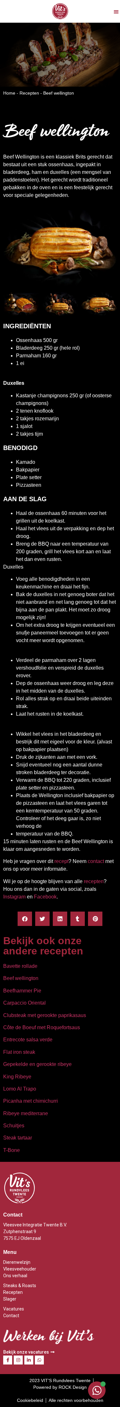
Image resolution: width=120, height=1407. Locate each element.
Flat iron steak (19, 1052)
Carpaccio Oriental (24, 1003)
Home (9, 93)
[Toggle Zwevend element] (97, 1390)
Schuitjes (13, 1125)
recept (61, 861)
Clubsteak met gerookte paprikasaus (44, 1015)
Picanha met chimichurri (30, 1101)
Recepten (29, 93)
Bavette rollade (20, 966)
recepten (94, 881)
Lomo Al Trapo (19, 1089)
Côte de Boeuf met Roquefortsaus (41, 1027)
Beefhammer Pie (22, 990)
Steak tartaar (17, 1137)
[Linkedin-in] (28, 1360)
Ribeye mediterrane (25, 1113)
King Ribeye (17, 1076)
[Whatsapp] (39, 1360)
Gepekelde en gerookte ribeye (37, 1064)
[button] (116, 11)
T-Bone (11, 1150)
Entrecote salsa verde (27, 1039)
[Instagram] (18, 1360)
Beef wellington (20, 978)
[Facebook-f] (7, 1360)
